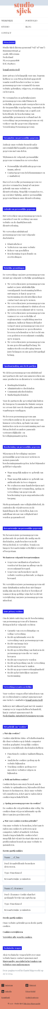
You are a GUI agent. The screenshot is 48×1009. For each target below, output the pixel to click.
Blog (28, 26)
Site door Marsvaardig (32, 1004)
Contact (6, 32)
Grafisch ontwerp (32, 997)
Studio (5, 26)
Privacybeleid (30, 991)
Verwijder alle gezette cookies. (17, 937)
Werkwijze (7, 20)
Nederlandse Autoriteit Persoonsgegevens (23, 715)
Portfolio (31, 20)
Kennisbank (5, 997)
